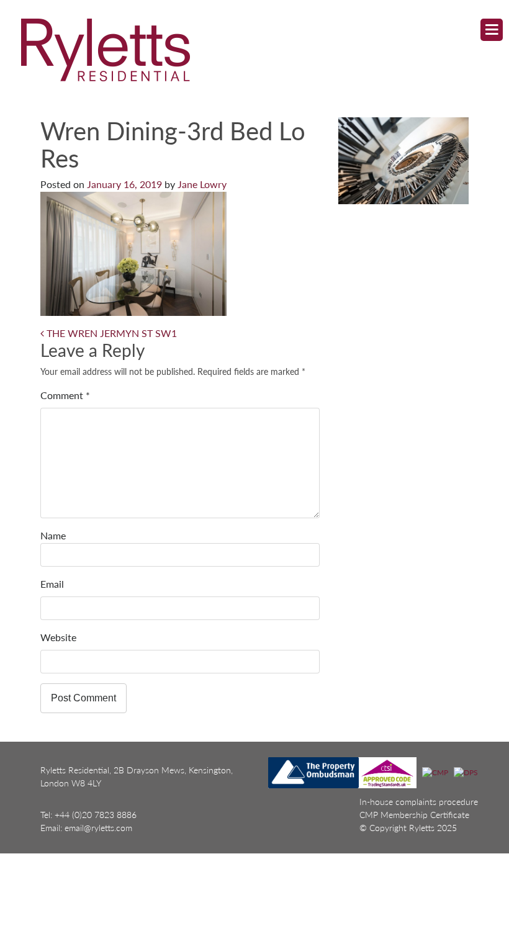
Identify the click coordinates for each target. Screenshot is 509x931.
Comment (65, 395)
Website (58, 637)
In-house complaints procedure (418, 801)
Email (52, 584)
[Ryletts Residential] (243, 49)
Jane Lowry (202, 184)
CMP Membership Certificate (414, 814)
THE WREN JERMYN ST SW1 (110, 333)
